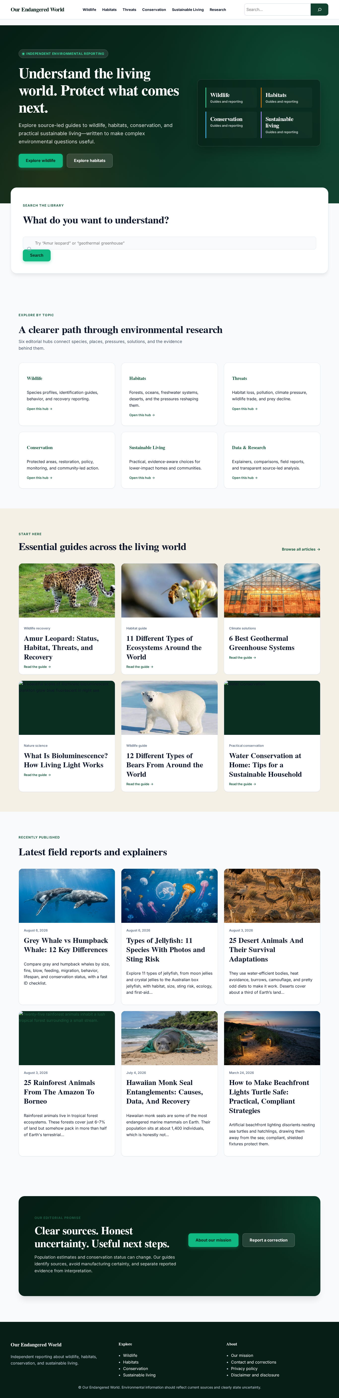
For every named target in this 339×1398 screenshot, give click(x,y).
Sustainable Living (147, 447)
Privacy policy (244, 1368)
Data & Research (249, 447)
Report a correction (269, 1240)
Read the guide (37, 667)
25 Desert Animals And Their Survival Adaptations (266, 949)
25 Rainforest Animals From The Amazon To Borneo (59, 1091)
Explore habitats (89, 160)
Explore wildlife (41, 160)
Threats (239, 378)
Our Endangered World (37, 9)
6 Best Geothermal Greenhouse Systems (262, 642)
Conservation (40, 447)
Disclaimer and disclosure (255, 1374)
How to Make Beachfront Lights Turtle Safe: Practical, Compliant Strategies (269, 1096)
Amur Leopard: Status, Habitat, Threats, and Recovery (61, 647)
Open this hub (39, 409)
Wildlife (34, 378)
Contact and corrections (253, 1362)
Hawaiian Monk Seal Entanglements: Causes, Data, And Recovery (164, 1091)
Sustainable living (139, 1374)
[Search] (319, 9)
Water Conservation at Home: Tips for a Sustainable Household (265, 764)
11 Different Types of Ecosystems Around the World (164, 647)
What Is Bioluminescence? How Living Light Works (66, 760)
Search (36, 255)
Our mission (242, 1355)
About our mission (213, 1240)
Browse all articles (301, 549)
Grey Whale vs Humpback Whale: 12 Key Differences (66, 944)
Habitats (137, 378)
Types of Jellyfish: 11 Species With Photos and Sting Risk (165, 949)
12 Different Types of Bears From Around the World (164, 764)
